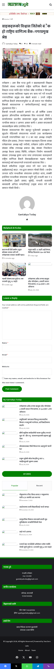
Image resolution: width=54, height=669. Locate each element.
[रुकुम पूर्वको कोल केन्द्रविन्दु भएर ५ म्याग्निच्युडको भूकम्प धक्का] (9, 462)
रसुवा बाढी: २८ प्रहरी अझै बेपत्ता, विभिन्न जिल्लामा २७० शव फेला (39, 251)
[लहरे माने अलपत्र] (9, 535)
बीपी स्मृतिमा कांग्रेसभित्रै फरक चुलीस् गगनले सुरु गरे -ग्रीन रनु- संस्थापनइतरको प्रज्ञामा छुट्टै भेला (35, 435)
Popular (14, 485)
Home (6, 19)
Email (5, 354)
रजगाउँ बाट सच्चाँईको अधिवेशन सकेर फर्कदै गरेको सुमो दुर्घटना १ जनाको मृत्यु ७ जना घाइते (35, 546)
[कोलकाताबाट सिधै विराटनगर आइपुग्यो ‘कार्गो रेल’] (9, 450)
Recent (39, 485)
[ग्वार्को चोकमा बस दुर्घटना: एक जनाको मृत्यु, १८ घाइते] (14, 269)
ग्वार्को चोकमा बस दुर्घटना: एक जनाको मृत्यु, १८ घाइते (12, 280)
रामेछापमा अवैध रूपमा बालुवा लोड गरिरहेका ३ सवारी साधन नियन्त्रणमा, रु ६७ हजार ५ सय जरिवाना (38, 282)
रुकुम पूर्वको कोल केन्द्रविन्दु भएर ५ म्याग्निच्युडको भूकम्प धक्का (31, 460)
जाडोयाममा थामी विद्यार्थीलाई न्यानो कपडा (34, 507)
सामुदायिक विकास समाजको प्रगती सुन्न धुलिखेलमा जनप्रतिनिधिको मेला (33, 521)
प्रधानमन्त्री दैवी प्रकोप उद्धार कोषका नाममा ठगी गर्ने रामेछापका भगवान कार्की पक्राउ (13, 252)
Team (33, 650)
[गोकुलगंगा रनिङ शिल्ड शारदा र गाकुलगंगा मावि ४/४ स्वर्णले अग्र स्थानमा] (9, 498)
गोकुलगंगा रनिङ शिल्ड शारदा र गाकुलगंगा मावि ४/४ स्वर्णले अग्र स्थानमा (34, 496)
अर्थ (11, 19)
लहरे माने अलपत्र (25, 531)
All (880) (27, 474)
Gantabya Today (12, 43)
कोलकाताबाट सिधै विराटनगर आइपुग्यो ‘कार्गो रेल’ (35, 448)
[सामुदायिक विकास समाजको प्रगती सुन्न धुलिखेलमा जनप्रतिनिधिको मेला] (9, 523)
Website (5, 366)
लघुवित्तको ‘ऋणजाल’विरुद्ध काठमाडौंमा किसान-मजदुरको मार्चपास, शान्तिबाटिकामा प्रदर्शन (34, 422)
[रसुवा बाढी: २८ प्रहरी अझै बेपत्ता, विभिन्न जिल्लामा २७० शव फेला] (40, 240)
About (27, 650)
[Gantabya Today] (18, 4)
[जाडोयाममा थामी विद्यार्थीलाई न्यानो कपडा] (9, 511)
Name (5, 342)
